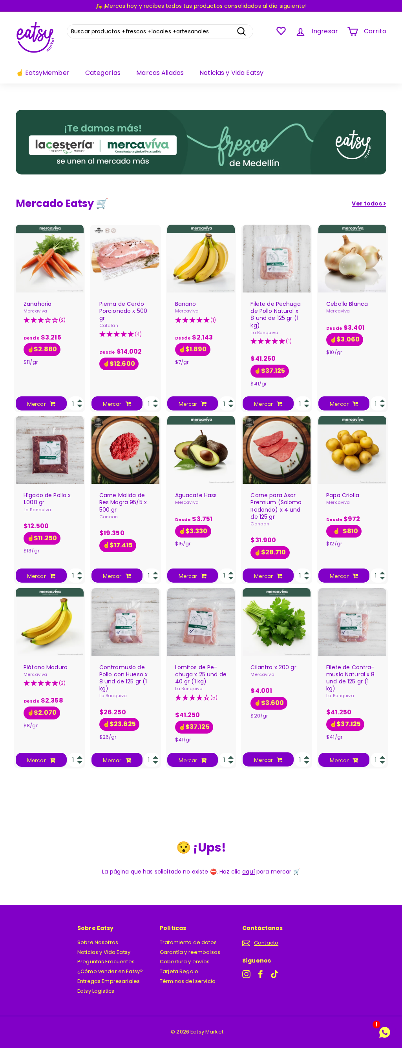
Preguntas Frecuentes (106, 961)
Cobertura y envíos (185, 961)
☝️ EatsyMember (42, 72)
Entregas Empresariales (108, 981)
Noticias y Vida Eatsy (231, 72)
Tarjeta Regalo (179, 971)
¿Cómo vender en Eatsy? (110, 971)
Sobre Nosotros (97, 942)
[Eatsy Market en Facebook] (260, 974)
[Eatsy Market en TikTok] (274, 974)
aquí (248, 871)
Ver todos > (369, 203)
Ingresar (325, 31)
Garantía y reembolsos (190, 952)
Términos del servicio (188, 981)
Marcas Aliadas (160, 72)
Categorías (103, 72)
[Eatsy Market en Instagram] (246, 974)
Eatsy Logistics (95, 991)
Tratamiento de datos (188, 942)
